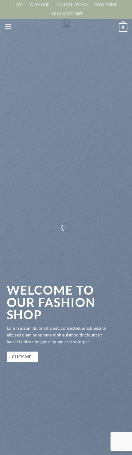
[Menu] (8, 26)
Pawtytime (105, 4)
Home (19, 4)
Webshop (39, 4)
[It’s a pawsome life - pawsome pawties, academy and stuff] (66, 23)
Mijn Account (67, 13)
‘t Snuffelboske (71, 4)
